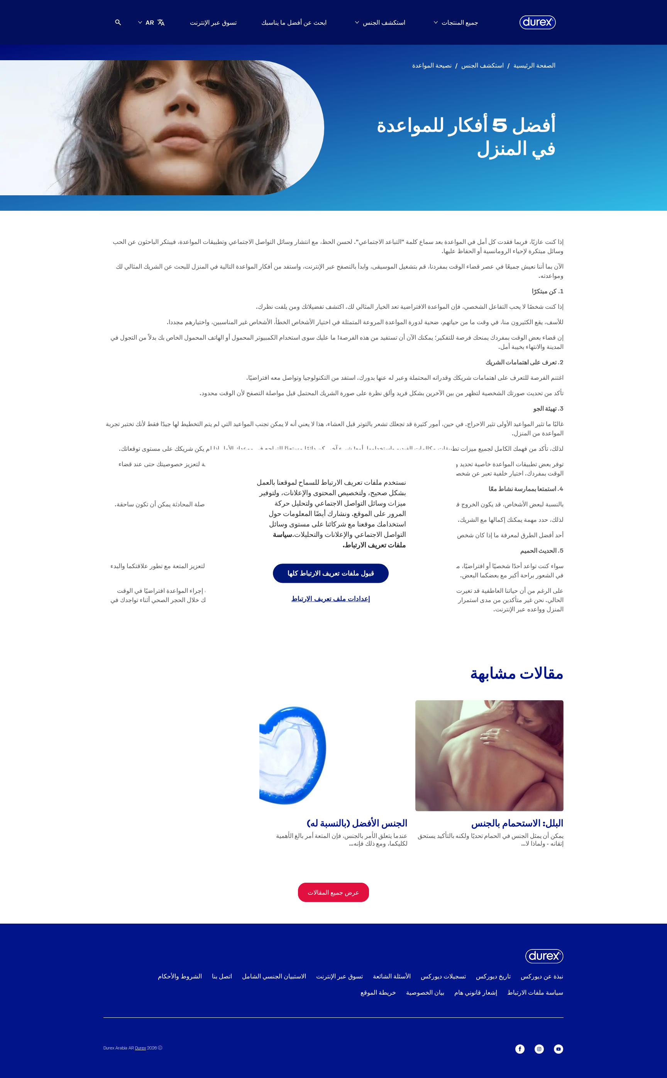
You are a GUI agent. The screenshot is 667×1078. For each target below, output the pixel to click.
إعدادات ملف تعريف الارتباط (331, 598)
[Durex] (538, 22)
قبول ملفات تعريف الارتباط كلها (331, 573)
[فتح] (118, 22)
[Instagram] (539, 1049)
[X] (520, 1049)
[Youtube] (559, 1049)
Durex (140, 1047)
